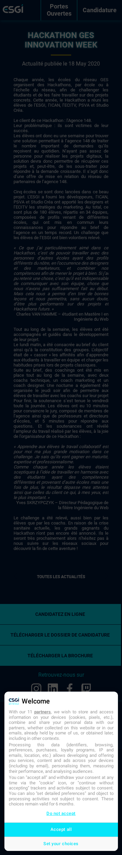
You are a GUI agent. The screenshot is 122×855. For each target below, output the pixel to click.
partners (42, 711)
